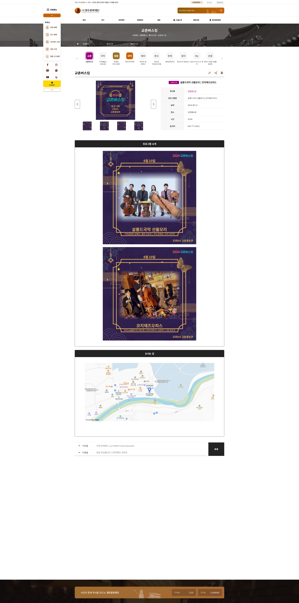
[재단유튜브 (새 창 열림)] (47, 77)
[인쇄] (222, 73)
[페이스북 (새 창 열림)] (47, 64)
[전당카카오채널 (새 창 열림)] (56, 70)
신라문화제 (196, 2)
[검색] (221, 10)
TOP (52, 90)
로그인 (209, 2)
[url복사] (209, 73)
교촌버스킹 (134, 44)
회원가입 (220, 2)
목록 (216, 449)
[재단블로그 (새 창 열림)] (47, 70)
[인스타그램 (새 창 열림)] (56, 64)
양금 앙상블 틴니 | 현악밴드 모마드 (112, 452)
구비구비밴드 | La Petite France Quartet (115, 445)
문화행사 (86, 44)
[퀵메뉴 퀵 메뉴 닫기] (52, 15)
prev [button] (77, 104)
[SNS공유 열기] (215, 73)
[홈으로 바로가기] (78, 44)
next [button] (153, 104)
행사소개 (110, 44)
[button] (77, 58)
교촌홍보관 (149, 385)
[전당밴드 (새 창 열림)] (56, 77)
